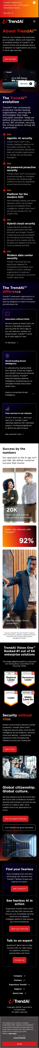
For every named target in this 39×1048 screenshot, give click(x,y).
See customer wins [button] (13, 434)
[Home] (19, 1001)
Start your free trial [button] (19, 929)
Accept (19, 1044)
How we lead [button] (10, 59)
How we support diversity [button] (15, 819)
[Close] (36, 1019)
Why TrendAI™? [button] (19, 889)
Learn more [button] (10, 749)
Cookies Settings (19, 1038)
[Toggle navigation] (34, 21)
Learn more (12, 1033)
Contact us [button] (19, 960)
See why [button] (6, 13)
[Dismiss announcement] (34, 2)
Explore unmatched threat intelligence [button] (16, 393)
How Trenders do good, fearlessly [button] (19, 828)
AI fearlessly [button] (10, 343)
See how (24, 84)
